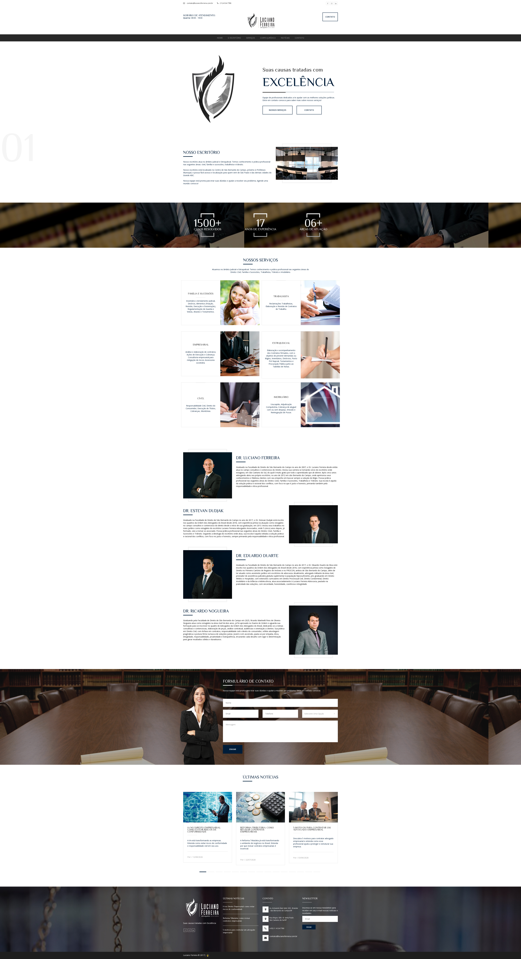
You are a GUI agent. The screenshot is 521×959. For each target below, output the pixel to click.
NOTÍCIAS (285, 38)
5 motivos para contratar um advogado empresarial (312, 828)
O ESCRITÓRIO (234, 38)
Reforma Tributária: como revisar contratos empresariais (257, 829)
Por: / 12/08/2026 (195, 857)
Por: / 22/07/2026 (248, 859)
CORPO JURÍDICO (268, 38)
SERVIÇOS (250, 38)
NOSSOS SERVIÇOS (277, 110)
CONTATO (330, 16)
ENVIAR (232, 749)
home (220, 38)
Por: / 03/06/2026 (301, 857)
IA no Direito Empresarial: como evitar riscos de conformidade (204, 829)
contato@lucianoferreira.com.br (283, 936)
